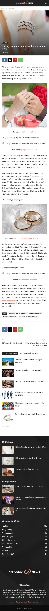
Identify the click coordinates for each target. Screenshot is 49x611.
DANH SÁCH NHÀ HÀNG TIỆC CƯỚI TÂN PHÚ (29, 486)
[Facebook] (4, 60)
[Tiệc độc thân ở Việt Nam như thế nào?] (8, 384)
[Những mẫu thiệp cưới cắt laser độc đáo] (8, 461)
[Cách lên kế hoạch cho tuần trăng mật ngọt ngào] (8, 362)
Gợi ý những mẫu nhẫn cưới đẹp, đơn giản (30, 414)
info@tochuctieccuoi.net (30, 602)
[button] (4, 3)
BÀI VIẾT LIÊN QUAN (10, 353)
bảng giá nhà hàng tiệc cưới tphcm (18, 313)
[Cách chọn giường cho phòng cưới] (8, 472)
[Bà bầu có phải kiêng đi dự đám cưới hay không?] (8, 450)
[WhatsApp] (20, 60)
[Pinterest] (15, 60)
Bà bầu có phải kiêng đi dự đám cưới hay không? (30, 447)
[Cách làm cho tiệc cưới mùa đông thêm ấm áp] (8, 406)
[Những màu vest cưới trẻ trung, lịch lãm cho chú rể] (8, 395)
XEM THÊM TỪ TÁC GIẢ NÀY (28, 353)
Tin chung (12, 8)
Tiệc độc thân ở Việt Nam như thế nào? (29, 381)
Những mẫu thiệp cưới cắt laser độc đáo (28, 458)
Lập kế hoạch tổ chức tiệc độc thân (28, 370)
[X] (10, 60)
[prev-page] (3, 425)
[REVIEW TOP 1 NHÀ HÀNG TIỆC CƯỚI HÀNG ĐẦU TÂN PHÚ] (8, 500)
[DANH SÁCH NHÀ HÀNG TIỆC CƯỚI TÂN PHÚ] (8, 489)
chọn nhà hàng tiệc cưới (35, 313)
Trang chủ (4, 8)
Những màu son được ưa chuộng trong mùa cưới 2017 (36, 344)
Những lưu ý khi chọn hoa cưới (12, 343)
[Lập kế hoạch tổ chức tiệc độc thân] (8, 373)
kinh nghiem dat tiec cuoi (9, 316)
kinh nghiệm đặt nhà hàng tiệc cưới (28, 316)
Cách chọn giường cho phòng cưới (26, 469)
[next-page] (7, 425)
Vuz (6, 52)
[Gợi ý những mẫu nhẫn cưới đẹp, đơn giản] (8, 417)
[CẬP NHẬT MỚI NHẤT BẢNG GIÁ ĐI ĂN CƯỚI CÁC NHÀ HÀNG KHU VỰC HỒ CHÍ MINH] (8, 511)
